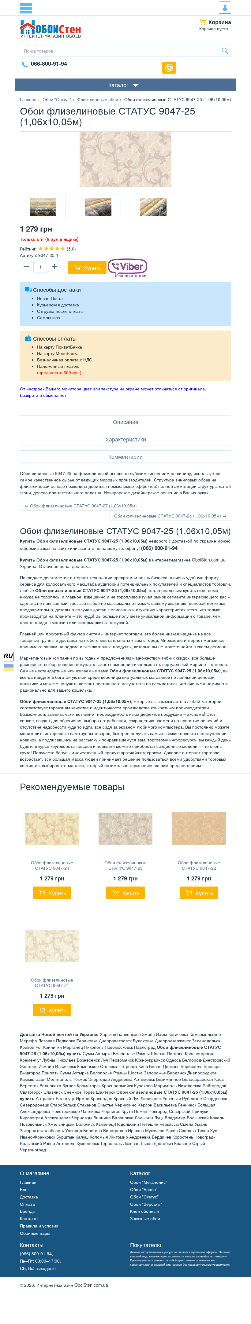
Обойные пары (35, 1233)
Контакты (29, 1218)
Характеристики (125, 439)
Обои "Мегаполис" (148, 1182)
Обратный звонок (169, 68)
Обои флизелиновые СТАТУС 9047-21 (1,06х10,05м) (52, 985)
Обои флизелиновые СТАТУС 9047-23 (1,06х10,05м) (125, 868)
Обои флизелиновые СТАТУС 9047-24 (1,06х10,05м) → (170, 516)
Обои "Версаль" (146, 1204)
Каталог (118, 85)
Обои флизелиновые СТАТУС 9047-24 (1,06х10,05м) (52, 868)
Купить (92, 267)
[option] (42, 206)
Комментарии (125, 456)
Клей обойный (144, 1211)
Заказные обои (145, 1218)
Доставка (29, 1197)
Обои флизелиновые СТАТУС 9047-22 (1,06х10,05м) (199, 868)
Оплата (27, 1204)
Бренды (28, 1211)
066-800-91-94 (49, 64)
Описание (125, 422)
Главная (28, 1182)
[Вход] (225, 8)
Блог (24, 1189)
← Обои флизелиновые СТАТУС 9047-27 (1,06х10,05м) (80, 506)
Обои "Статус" (144, 1197)
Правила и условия (39, 1226)
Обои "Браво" (143, 1189)
